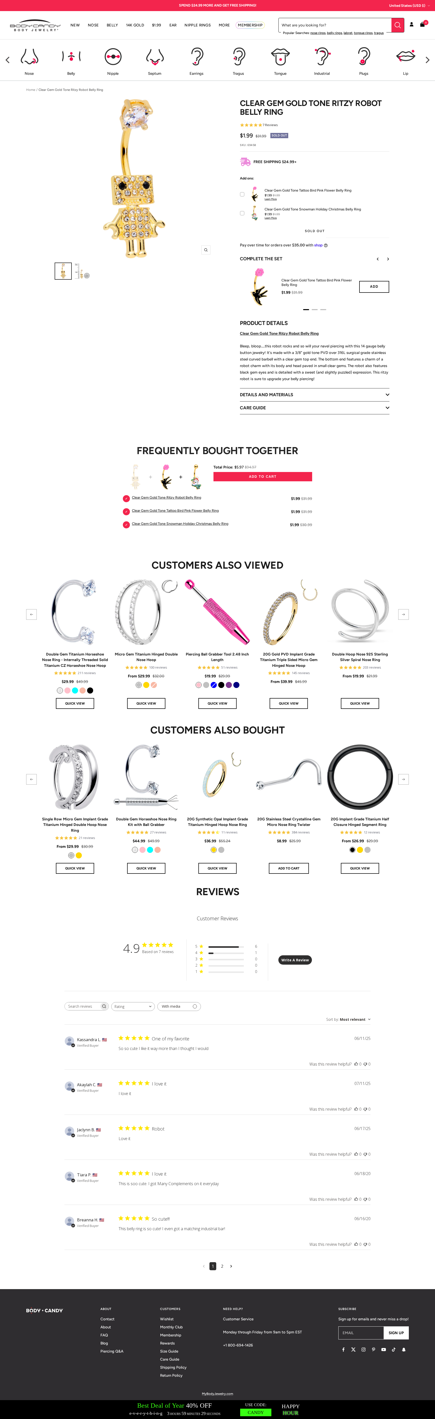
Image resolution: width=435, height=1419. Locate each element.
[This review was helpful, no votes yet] (356, 1064)
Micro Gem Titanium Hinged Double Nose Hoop (146, 657)
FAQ (104, 1335)
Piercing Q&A (111, 1351)
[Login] (411, 25)
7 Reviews (270, 125)
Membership (170, 1335)
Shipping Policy (173, 1367)
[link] (60, 690)
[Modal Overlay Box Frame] (217, 1409)
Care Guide (169, 1359)
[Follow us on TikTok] (394, 1349)
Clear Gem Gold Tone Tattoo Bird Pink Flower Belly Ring (316, 282)
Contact (107, 1319)
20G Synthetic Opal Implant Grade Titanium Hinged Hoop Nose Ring (217, 822)
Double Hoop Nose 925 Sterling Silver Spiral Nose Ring (360, 657)
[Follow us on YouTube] (384, 1349)
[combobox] (133, 1006)
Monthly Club (171, 1327)
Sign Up (396, 1333)
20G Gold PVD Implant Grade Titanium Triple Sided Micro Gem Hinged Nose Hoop (288, 660)
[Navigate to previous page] (204, 1266)
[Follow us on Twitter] (353, 1349)
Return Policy (171, 1375)
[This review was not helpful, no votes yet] (365, 1064)
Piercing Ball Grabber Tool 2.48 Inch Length (217, 657)
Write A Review (295, 960)
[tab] (306, 309)
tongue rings (363, 33)
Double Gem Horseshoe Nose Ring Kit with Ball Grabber (146, 822)
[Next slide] (384, 259)
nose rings (317, 33)
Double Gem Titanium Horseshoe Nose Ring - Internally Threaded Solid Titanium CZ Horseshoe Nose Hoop (75, 660)
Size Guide (169, 1351)
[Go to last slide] (374, 259)
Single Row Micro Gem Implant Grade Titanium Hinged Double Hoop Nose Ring (75, 825)
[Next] (426, 59)
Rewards (167, 1343)
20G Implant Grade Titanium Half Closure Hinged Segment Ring (360, 822)
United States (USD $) (407, 6)
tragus (379, 33)
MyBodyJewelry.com (217, 1394)
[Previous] (8, 59)
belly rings (334, 33)
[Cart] (422, 25)
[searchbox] (82, 1006)
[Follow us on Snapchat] (404, 1349)
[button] (31, 614)
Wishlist (167, 1319)
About (105, 1327)
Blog (104, 1343)
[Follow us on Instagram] (363, 1349)
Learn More (271, 199)
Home (30, 90)
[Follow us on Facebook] (343, 1349)
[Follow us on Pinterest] (374, 1349)
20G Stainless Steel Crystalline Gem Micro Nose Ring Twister (288, 822)
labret (348, 33)
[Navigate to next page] (231, 1266)
